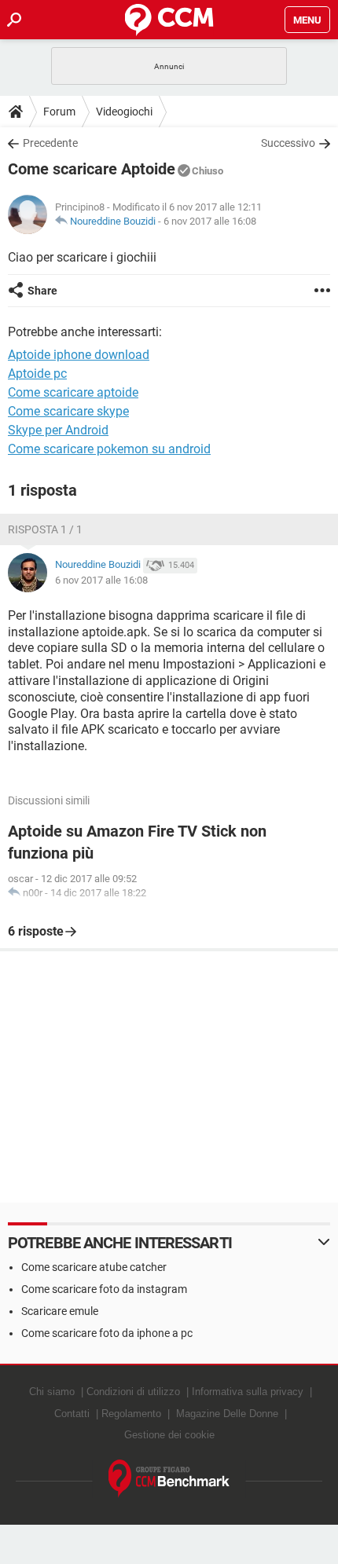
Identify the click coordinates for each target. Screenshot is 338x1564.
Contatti (72, 1413)
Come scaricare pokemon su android (109, 448)
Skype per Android (58, 430)
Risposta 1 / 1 (45, 529)
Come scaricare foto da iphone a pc (107, 1333)
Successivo (288, 143)
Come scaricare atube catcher (94, 1267)
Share (42, 290)
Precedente (50, 143)
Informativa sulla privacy (247, 1391)
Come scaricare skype (68, 411)
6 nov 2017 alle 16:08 (209, 221)
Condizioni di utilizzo (133, 1391)
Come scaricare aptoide (73, 392)
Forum (59, 111)
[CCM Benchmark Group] (169, 1479)
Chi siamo (52, 1391)
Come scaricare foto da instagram (104, 1289)
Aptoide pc (37, 373)
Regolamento (131, 1413)
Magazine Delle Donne (227, 1413)
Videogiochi (124, 111)
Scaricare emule (59, 1311)
